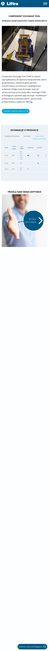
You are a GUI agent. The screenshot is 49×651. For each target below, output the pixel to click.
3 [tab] (26, 70)
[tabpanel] (24, 48)
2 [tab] (23, 70)
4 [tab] (30, 70)
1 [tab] (19, 70)
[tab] (12, 136)
